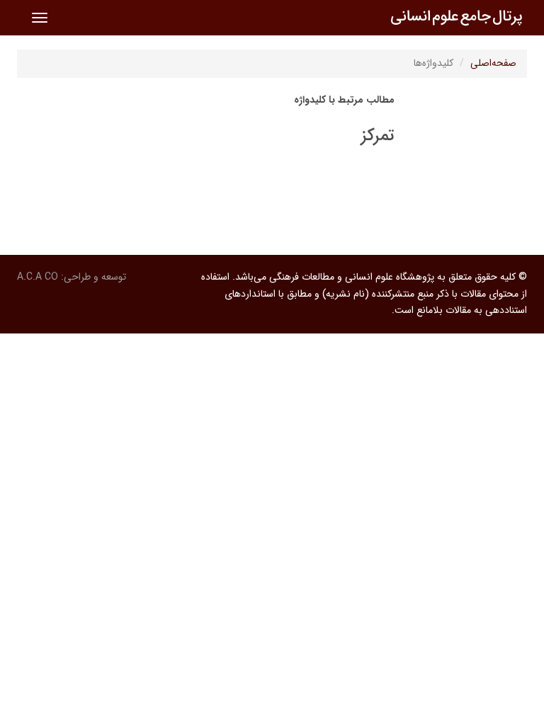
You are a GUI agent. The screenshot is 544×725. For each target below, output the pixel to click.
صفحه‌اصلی (493, 63)
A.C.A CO (37, 277)
